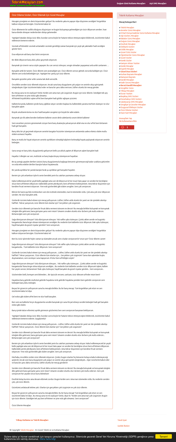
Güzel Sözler (126, 58)
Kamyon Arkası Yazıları (130, 63)
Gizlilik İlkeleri (124, 426)
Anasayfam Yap (125, 118)
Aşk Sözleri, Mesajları (130, 36)
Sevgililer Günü (127, 88)
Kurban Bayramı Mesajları (131, 74)
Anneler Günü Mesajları (131, 30)
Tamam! (164, 436)
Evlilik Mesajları (127, 49)
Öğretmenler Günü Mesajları (133, 55)
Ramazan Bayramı (128, 77)
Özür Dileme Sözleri (129, 110)
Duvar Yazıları (126, 94)
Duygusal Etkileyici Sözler (132, 107)
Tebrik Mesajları (127, 27)
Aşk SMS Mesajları (157, 3)
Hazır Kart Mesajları (129, 113)
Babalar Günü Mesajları (130, 38)
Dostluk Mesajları (128, 44)
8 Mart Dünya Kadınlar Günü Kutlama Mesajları (140, 33)
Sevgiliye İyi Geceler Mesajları (133, 105)
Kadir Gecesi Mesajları (130, 82)
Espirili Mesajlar (127, 69)
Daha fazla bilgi (48, 438)
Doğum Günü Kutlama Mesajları (131, 3)
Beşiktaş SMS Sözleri (129, 96)
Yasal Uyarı (122, 420)
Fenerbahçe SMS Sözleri (131, 99)
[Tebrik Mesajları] (27, 3)
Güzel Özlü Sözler (128, 52)
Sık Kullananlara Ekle (128, 121)
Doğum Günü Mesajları (130, 41)
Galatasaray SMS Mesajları (132, 102)
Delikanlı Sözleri (127, 47)
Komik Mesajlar (127, 66)
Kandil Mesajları (127, 80)
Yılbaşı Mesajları (127, 91)
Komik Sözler (126, 60)
